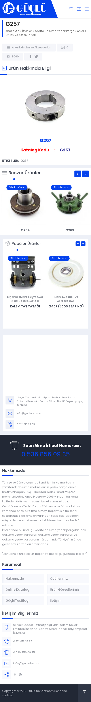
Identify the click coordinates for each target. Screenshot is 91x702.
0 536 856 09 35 (45, 454)
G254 (23, 230)
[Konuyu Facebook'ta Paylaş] (30, 56)
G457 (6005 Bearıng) (66, 306)
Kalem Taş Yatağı (25, 306)
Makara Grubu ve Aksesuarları (66, 299)
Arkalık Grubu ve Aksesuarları (31, 47)
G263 (67, 230)
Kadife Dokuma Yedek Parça (54, 31)
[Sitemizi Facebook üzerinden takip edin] (15, 674)
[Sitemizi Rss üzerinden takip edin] (21, 674)
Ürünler (27, 31)
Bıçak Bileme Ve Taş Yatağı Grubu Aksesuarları (25, 299)
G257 (24, 160)
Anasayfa (12, 31)
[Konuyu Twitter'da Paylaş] (36, 56)
